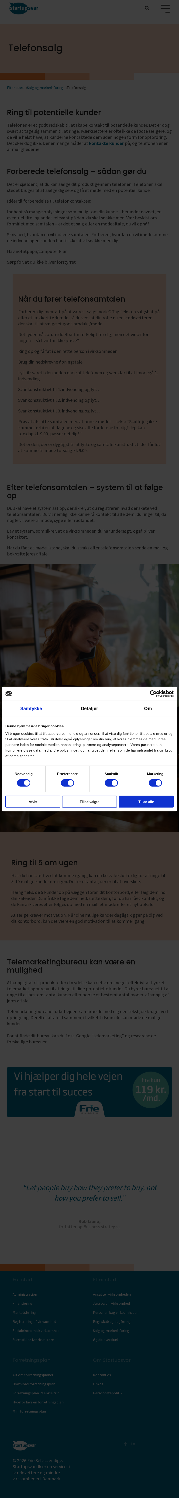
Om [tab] (148, 708)
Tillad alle (146, 801)
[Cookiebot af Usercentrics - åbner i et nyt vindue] (153, 693)
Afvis (33, 801)
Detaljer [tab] (89, 708)
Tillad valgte (89, 801)
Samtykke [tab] (31, 708)
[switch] (67, 783)
